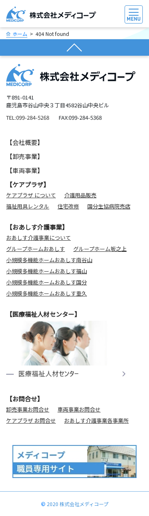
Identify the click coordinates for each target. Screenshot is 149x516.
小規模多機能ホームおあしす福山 (46, 271)
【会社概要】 (24, 142)
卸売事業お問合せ (27, 409)
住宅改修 (68, 206)
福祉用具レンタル (27, 206)
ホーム (19, 33)
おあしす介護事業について (38, 237)
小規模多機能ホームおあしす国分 (46, 282)
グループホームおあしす (35, 249)
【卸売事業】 (24, 156)
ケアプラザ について (31, 195)
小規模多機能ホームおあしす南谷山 (49, 260)
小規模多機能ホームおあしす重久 (46, 293)
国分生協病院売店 (108, 206)
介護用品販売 (80, 195)
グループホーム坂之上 (100, 249)
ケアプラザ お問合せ (31, 420)
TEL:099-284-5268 (27, 117)
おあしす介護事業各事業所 (96, 420)
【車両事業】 (24, 170)
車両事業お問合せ (79, 409)
